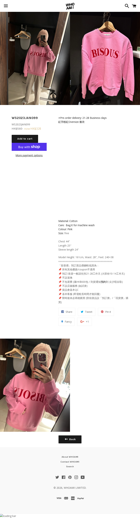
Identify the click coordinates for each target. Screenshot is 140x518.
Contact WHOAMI (70, 462)
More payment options (29, 155)
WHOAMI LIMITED (75, 487)
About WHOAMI (70, 457)
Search (70, 466)
